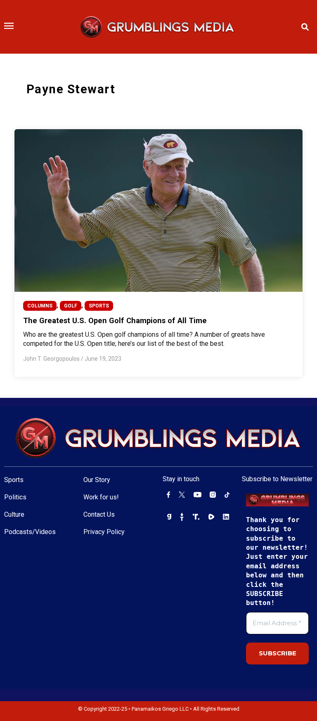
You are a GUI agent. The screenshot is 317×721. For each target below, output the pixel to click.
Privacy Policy (104, 532)
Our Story (96, 480)
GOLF (70, 306)
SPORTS (99, 306)
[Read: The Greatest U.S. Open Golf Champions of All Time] (158, 210)
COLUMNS (39, 306)
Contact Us (99, 514)
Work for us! (101, 497)
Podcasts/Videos (30, 532)
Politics (15, 497)
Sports (14, 480)
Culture (14, 514)
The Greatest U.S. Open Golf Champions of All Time (115, 320)
